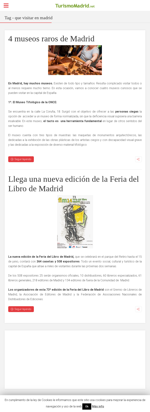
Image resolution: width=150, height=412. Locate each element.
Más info (98, 406)
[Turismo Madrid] (75, 5)
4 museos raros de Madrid (51, 38)
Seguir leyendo (22, 159)
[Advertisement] (75, 359)
